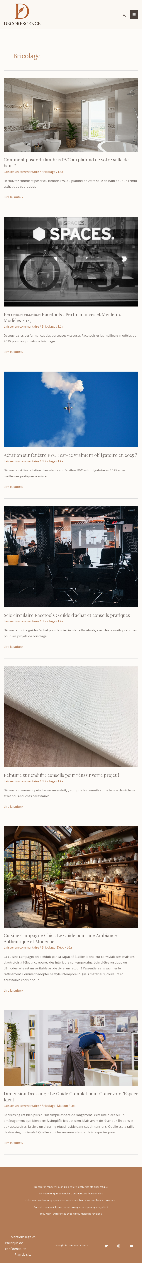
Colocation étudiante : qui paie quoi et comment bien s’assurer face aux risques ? (71, 1200)
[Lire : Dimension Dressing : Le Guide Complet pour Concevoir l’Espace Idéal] (71, 1048)
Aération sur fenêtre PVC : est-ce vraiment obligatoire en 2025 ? (70, 455)
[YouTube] (131, 1246)
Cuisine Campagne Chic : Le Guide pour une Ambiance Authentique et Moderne (60, 938)
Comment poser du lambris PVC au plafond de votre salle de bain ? (66, 162)
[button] (124, 14)
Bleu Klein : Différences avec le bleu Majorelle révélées (71, 1213)
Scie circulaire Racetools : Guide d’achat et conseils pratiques (67, 615)
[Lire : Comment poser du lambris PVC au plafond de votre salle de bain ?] (71, 115)
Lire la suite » (13, 197)
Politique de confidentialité (15, 1246)
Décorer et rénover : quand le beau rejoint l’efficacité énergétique (71, 1186)
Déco (60, 947)
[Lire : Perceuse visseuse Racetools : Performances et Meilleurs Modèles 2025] (71, 261)
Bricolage (48, 172)
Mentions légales (23, 1237)
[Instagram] (119, 1246)
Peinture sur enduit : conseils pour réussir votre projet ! (61, 775)
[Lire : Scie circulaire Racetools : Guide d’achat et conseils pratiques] (71, 556)
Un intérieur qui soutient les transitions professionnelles (71, 1193)
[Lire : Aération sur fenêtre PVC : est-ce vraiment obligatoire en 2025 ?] (71, 409)
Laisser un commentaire (21, 172)
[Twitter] (106, 1246)
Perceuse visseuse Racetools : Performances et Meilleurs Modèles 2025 (62, 317)
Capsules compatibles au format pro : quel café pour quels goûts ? (71, 1207)
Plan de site (23, 1254)
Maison (62, 1105)
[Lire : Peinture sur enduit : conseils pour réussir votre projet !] (71, 716)
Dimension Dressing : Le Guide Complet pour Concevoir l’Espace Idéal (71, 1096)
